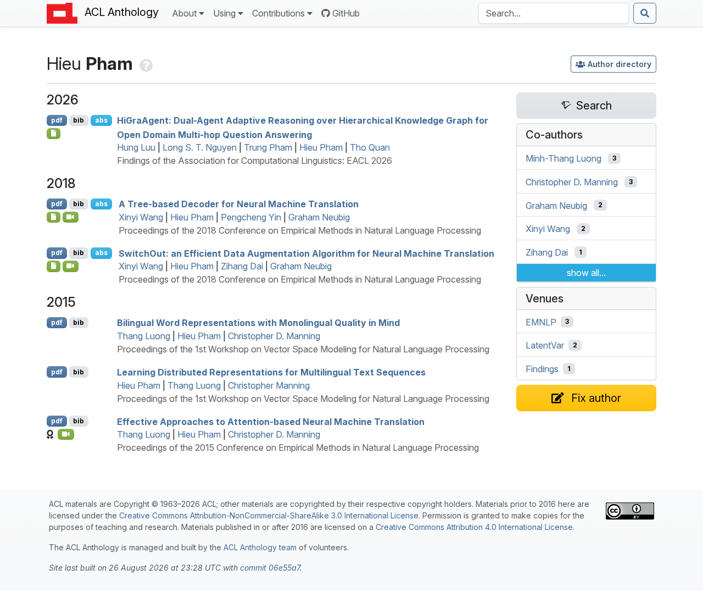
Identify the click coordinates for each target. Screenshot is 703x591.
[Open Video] (71, 217)
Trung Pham (268, 147)
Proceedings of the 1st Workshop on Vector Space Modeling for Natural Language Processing (303, 349)
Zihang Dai (242, 266)
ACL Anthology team (260, 547)
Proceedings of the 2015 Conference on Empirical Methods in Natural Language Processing (298, 447)
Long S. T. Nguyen (200, 147)
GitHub (346, 13)
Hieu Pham (321, 147)
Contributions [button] (278, 13)
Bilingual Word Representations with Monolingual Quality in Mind (258, 322)
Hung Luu (136, 147)
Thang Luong (143, 335)
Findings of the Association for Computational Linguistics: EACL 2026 (254, 160)
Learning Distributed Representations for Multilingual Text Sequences (271, 372)
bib (78, 120)
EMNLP (541, 321)
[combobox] (553, 13)
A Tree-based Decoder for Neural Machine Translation (239, 203)
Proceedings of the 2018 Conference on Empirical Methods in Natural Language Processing (300, 230)
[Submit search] (644, 13)
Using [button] (224, 13)
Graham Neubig (319, 217)
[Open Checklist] (53, 133)
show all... (586, 272)
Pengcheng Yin (251, 217)
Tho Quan (370, 147)
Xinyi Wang (141, 217)
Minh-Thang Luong (563, 158)
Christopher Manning (269, 385)
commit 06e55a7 (270, 567)
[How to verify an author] (145, 63)
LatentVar (545, 345)
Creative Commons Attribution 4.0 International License (474, 527)
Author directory (619, 64)
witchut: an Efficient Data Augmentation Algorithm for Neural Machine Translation (306, 252)
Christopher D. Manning (274, 335)
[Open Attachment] (53, 217)
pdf (57, 120)
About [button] (184, 13)
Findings (542, 368)
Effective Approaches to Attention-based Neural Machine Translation (271, 421)
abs (101, 120)
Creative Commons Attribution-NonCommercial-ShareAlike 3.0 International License (269, 515)
